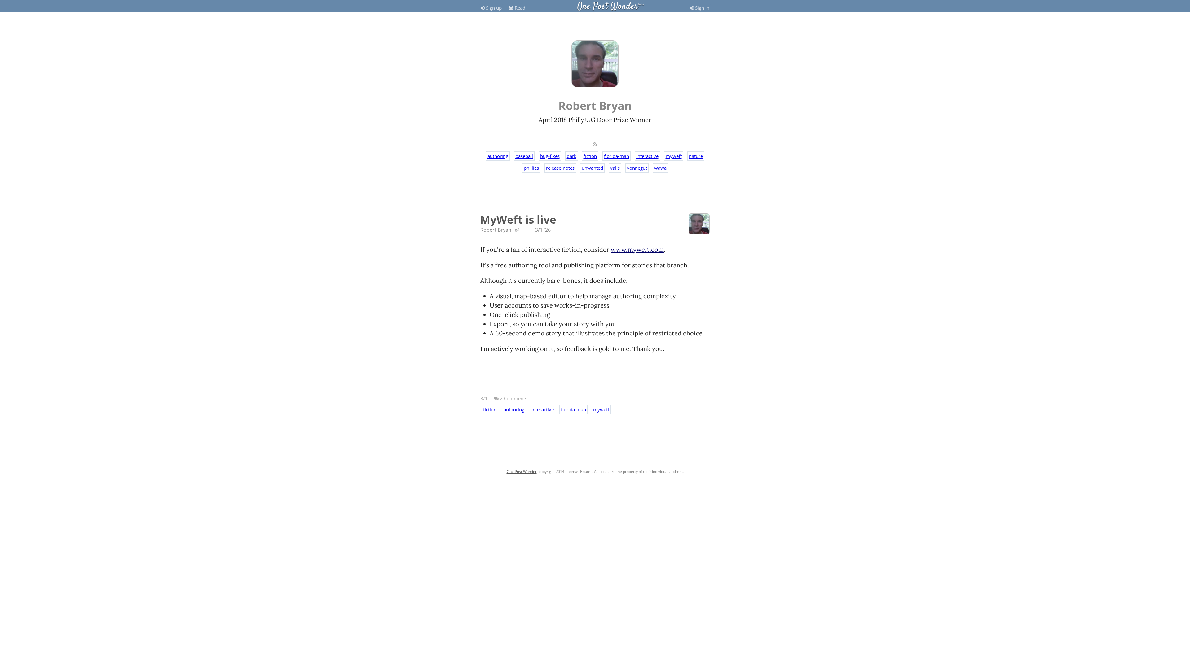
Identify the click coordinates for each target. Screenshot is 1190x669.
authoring (497, 156)
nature (696, 156)
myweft (674, 156)
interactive (647, 156)
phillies (531, 168)
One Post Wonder (607, 6)
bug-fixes (550, 156)
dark (571, 156)
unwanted (592, 168)
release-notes (560, 168)
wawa (660, 168)
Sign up (493, 8)
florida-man (616, 156)
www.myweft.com (637, 249)
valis (615, 168)
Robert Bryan (495, 229)
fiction (590, 156)
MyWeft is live (518, 219)
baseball (524, 156)
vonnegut (637, 168)
